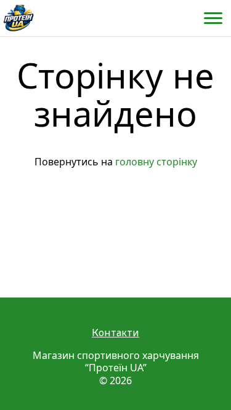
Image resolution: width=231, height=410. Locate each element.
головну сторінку (156, 161)
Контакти (115, 332)
